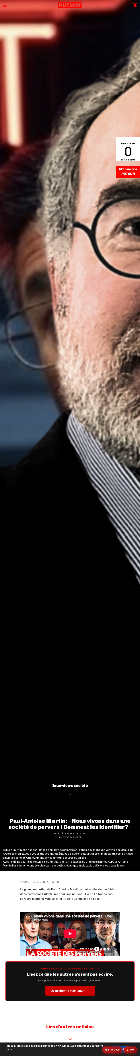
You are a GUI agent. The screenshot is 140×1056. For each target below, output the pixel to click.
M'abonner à (128, 169)
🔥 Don (130, 1049)
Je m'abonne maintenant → (70, 990)
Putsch (56, 881)
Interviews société (70, 785)
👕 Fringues (112, 1049)
